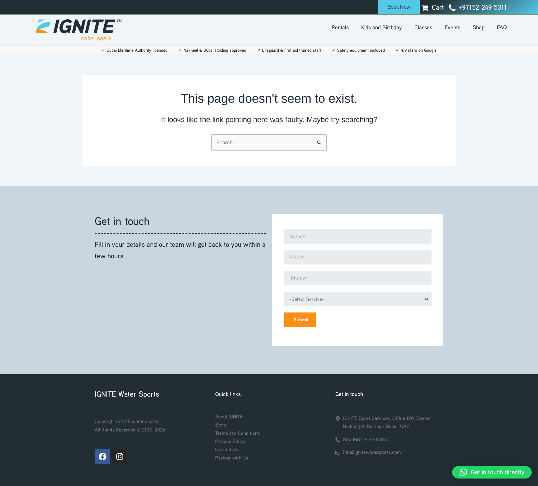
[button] (492, 472)
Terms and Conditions (237, 433)
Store (221, 425)
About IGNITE (229, 416)
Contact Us (226, 449)
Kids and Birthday (381, 27)
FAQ (502, 27)
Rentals (340, 27)
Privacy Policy (230, 441)
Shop (478, 27)
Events (452, 27)
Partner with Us (231, 458)
